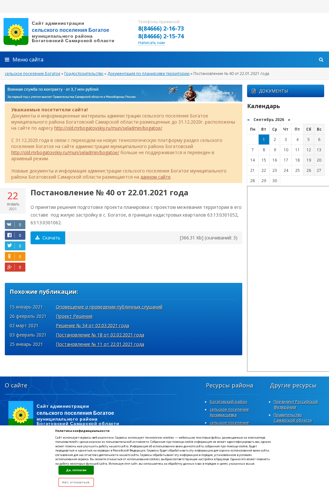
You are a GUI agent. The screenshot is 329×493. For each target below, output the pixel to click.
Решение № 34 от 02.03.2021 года (92, 325)
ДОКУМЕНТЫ (273, 91)
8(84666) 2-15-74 (161, 36)
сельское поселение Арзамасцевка (229, 412)
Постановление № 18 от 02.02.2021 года (100, 335)
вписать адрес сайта (64, 32)
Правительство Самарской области (293, 417)
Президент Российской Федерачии (296, 404)
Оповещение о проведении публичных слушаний (109, 307)
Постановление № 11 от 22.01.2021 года (100, 344)
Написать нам (151, 42)
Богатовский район (228, 402)
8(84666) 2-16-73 (161, 28)
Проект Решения (74, 316)
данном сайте (155, 177)
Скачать (50, 238)
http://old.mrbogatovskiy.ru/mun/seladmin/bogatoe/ (108, 128)
